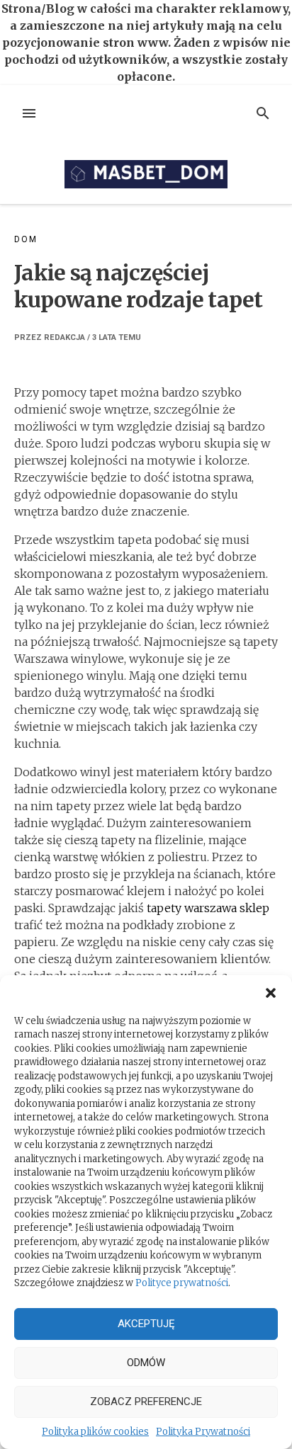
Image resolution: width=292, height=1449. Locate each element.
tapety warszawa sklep (208, 908)
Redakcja (64, 337)
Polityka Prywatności (203, 1432)
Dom (25, 239)
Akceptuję (146, 1323)
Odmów (146, 1362)
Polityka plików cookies (95, 1432)
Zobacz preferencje (146, 1401)
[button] (271, 993)
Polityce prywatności (181, 1283)
